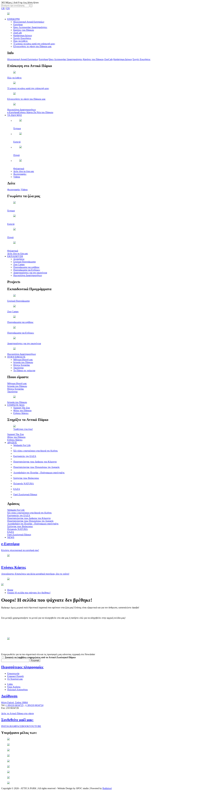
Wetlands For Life (22, 445)
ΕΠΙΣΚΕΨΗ (13, 19)
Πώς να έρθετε (20, 41)
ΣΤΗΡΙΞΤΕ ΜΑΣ (16, 405)
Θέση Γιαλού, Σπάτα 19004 (14, 702)
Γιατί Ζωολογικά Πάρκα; (25, 494)
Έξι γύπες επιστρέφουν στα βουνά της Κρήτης (35, 450)
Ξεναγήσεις (18, 259)
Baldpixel (107, 788)
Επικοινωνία (13, 673)
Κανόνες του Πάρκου (23, 30)
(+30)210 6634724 (34, 705)
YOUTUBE (35, 726)
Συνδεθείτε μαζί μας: (17, 720)
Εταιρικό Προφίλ (15, 676)
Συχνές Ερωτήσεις (22, 38)
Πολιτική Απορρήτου (17, 689)
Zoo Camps (19, 264)
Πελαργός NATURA (23, 483)
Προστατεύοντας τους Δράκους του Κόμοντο (35, 461)
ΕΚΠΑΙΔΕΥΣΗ (15, 256)
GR (3, 8)
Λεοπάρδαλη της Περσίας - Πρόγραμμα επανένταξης (39, 472)
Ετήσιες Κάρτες (25, 112)
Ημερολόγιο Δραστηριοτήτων (27, 275)
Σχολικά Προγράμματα (24, 261)
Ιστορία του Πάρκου (23, 362)
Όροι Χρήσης (13, 687)
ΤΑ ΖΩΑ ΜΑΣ (14, 115)
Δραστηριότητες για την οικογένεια (30, 272)
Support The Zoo (21, 407)
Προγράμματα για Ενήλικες (26, 270)
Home (10, 590)
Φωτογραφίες (19, 174)
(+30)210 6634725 (14, 705)
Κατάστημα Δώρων (22, 35)
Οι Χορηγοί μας (15, 679)
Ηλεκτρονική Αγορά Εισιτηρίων (28, 22)
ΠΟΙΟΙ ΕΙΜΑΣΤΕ (16, 357)
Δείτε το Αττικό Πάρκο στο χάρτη (17, 713)
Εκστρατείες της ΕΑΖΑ (24, 456)
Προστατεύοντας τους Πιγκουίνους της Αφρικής (36, 467)
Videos (16, 176)
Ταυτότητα (18, 367)
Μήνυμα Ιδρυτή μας (23, 359)
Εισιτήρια (18, 24)
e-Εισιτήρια (12, 112)
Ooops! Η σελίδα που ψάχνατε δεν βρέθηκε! (28, 592)
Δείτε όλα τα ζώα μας (23, 171)
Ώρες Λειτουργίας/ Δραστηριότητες (30, 27)
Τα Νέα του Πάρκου (43, 112)
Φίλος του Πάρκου (22, 410)
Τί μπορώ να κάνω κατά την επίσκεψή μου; (34, 43)
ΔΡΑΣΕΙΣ (12, 442)
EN (8, 8)
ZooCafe (17, 32)
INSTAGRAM (8, 726)
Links (10, 684)
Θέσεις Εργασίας (21, 365)
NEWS (10, 537)
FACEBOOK (22, 726)
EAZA (16, 489)
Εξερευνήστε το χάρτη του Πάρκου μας (32, 46)
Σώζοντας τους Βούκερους (26, 478)
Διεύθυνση (9, 696)
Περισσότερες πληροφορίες (22, 667)
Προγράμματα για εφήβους (26, 267)
